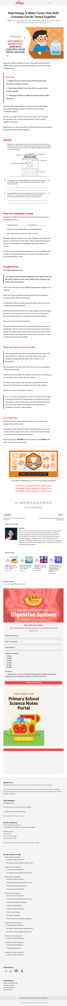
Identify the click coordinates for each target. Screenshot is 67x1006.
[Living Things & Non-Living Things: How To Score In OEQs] (11, 559)
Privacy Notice (37, 1002)
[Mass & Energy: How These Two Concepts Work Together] (26, 559)
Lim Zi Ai (15, 20)
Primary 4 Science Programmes (13, 867)
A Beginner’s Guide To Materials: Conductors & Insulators (40, 567)
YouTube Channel (8, 990)
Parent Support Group (9, 987)
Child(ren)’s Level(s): (12, 653)
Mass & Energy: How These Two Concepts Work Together (25, 567)
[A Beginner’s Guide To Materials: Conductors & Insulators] (40, 559)
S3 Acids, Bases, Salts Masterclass (14, 945)
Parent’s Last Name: (11, 642)
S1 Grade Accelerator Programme (15, 925)
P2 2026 (9, 658)
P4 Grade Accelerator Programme (15, 869)
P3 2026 (9, 661)
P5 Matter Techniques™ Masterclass (15, 889)
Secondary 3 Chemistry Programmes (14, 942)
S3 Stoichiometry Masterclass (13, 948)
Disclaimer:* (9, 671)
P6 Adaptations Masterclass (13, 915)
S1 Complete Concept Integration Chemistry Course (19, 928)
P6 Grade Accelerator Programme (15, 895)
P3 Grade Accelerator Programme (15, 859)
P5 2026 (9, 665)
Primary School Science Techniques (25, 22)
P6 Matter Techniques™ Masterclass (15, 909)
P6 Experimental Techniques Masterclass (16, 902)
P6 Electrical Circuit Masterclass (14, 905)
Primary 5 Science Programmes (13, 877)
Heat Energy (28, 20)
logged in (12, 584)
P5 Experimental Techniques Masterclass (16, 886)
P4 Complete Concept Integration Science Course (19, 873)
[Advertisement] (33, 762)
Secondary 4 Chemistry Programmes (14, 952)
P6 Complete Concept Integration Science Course (19, 899)
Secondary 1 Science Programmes (13, 923)
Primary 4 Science (36, 20)
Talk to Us (44, 1002)
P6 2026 (9, 667)
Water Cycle (38, 22)
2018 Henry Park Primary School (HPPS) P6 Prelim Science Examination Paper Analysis (55, 568)
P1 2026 (9, 656)
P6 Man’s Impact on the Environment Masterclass (18, 918)
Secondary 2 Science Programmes (13, 936)
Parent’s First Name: (12, 636)
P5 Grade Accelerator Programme (15, 879)
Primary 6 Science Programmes (13, 893)
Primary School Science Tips (10, 983)
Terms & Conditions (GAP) (26, 1002)
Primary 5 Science (45, 20)
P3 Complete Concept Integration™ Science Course (19, 863)
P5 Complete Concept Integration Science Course (19, 882)
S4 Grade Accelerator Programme (15, 955)
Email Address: (10, 647)
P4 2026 (9, 663)
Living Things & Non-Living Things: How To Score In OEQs (11, 567)
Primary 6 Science (55, 20)
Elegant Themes (30, 998)
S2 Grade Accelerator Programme (15, 938)
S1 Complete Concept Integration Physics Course (18, 932)
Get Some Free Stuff (8, 985)
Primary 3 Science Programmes (13, 857)
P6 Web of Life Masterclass (13, 912)
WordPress (45, 998)
